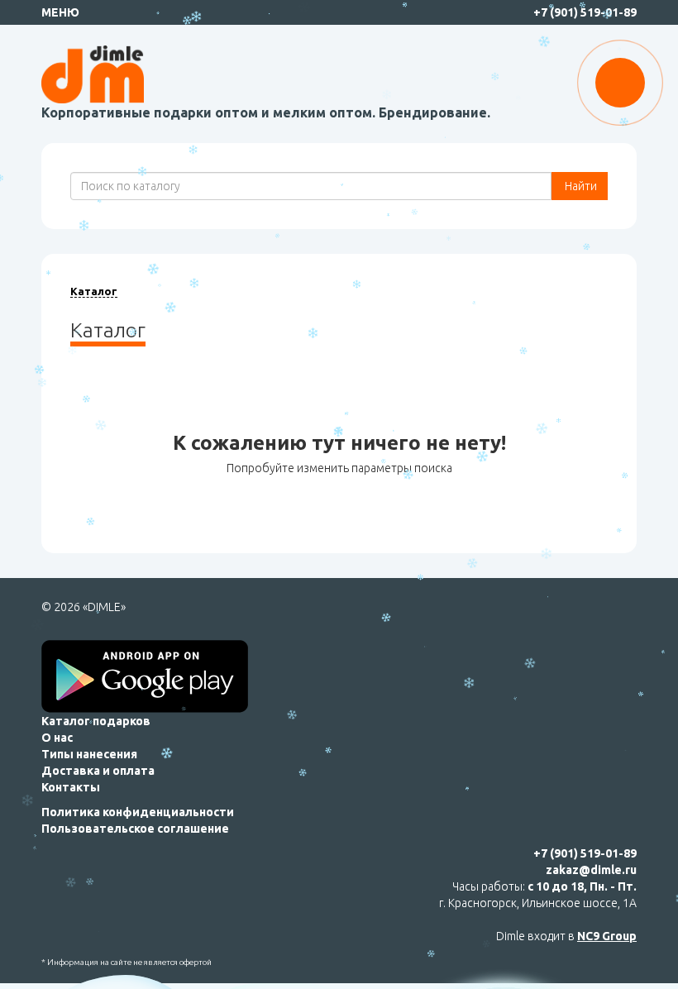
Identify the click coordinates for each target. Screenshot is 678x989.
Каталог (93, 291)
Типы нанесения (89, 754)
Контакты (70, 787)
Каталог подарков (95, 721)
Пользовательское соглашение (135, 828)
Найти (579, 186)
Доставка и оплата (98, 770)
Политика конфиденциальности (137, 812)
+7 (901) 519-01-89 (585, 12)
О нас (57, 737)
